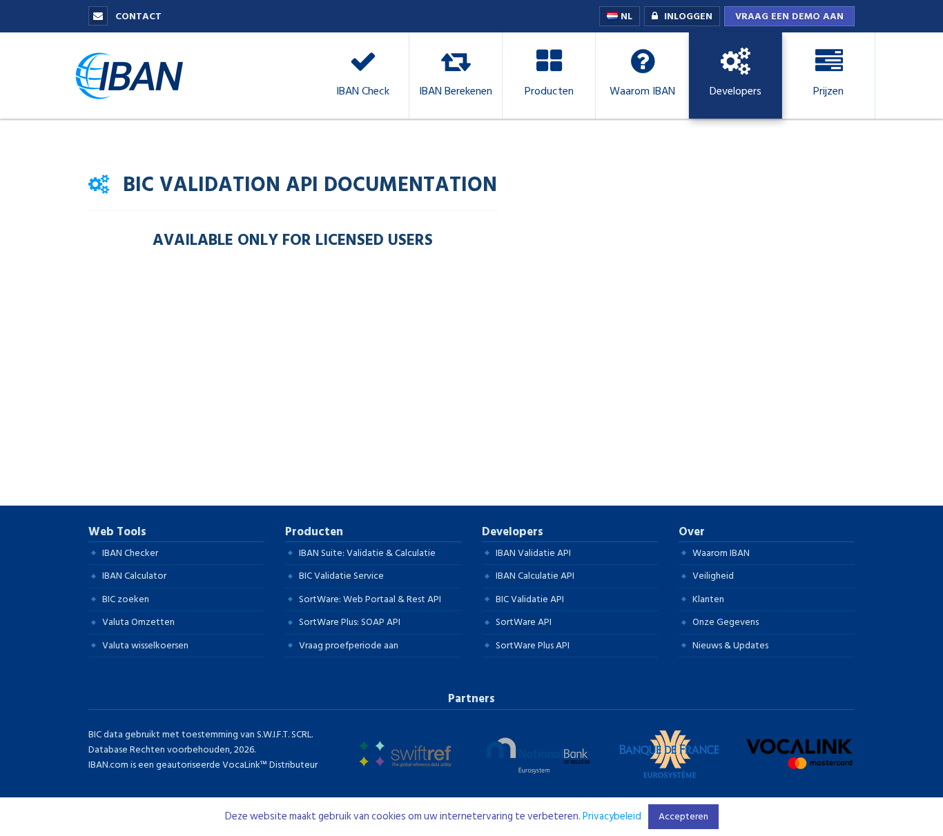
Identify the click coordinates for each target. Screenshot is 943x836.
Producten (314, 531)
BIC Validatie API (530, 599)
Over (692, 531)
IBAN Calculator (134, 576)
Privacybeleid (612, 816)
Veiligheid (713, 576)
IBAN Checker (130, 553)
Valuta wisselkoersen (145, 645)
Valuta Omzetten (138, 622)
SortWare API (524, 622)
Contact (137, 16)
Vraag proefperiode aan (348, 645)
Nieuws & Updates (730, 645)
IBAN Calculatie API (535, 576)
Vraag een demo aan (789, 16)
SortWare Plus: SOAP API (349, 622)
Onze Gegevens (725, 622)
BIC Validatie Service (341, 576)
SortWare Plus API (533, 645)
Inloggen (688, 16)
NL (625, 16)
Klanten (708, 599)
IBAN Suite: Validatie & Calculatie (367, 553)
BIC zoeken (125, 599)
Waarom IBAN (721, 553)
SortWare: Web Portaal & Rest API (370, 599)
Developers (512, 531)
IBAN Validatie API (533, 553)
